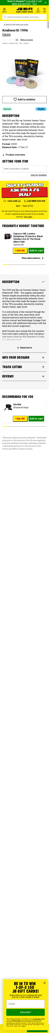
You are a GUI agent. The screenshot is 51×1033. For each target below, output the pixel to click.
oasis (6, 34)
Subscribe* (25, 1012)
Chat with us (14, 201)
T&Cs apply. (28, 217)
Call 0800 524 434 (36, 201)
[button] (8, 10)
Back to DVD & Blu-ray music (17, 25)
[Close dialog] (44, 982)
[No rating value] (9, 39)
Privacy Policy (16, 1020)
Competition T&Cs (38, 1019)
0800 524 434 (19, 4)
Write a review (26, 40)
